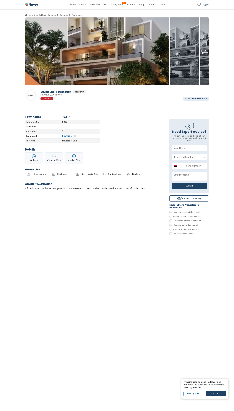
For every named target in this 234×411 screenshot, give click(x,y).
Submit (189, 185)
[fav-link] (198, 4)
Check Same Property (196, 98)
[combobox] (186, 157)
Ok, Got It (216, 393)
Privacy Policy (194, 393)
